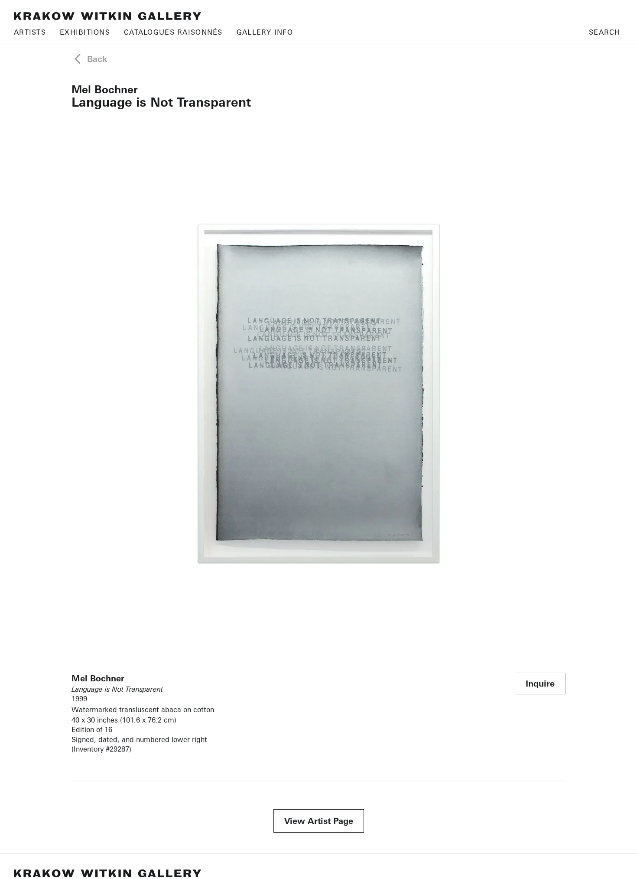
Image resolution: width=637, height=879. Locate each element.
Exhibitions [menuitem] (85, 32)
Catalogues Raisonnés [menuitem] (173, 32)
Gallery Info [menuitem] (265, 32)
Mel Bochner (105, 89)
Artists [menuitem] (30, 32)
